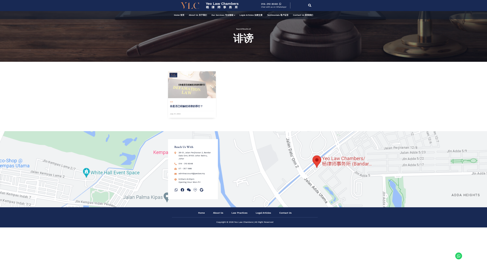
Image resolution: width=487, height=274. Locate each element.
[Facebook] (182, 190)
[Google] (201, 190)
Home (201, 213)
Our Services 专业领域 (222, 15)
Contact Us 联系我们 (303, 15)
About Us (218, 213)
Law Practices (239, 213)
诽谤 (171, 102)
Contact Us (285, 213)
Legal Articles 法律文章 (251, 15)
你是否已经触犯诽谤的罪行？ (186, 106)
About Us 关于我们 (198, 15)
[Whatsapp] (176, 190)
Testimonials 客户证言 (278, 15)
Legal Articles (263, 213)
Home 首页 (179, 15)
